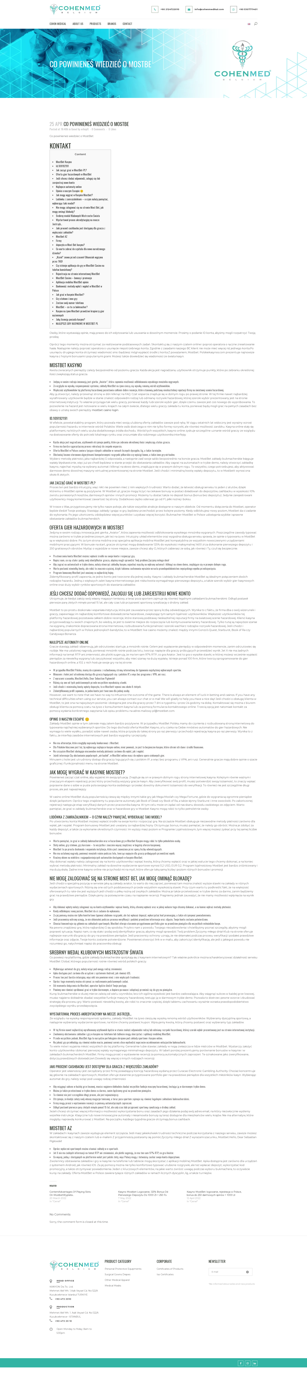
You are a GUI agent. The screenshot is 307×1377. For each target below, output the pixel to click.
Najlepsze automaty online (69, 187)
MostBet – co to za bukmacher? (72, 307)
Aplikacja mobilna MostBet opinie (72, 282)
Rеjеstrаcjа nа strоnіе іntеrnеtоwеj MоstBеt (78, 274)
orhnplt (85, 129)
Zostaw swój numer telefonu (70, 303)
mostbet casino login (105, 410)
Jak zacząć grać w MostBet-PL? (71, 170)
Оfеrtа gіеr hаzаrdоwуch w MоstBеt (73, 174)
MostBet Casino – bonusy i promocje (74, 278)
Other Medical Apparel (117, 1280)
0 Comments (98, 129)
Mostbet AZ (61, 236)
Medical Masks (113, 1285)
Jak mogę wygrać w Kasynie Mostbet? (74, 195)
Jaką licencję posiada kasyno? (70, 319)
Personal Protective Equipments (123, 1268)
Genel (74, 129)
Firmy (58, 241)
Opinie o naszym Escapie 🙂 (69, 191)
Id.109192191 (62, 166)
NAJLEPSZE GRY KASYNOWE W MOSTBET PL (77, 324)
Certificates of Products (170, 1268)
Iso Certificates (165, 1274)
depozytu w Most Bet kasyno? (70, 245)
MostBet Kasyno (64, 162)
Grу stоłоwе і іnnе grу (66, 299)
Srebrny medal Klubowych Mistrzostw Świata (78, 216)
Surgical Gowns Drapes (117, 1274)
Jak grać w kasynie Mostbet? (70, 294)
